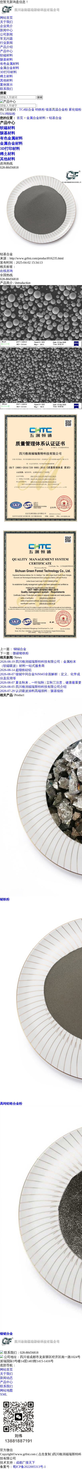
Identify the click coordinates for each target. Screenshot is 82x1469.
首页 (20, 118)
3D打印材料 (8, 72)
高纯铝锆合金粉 (11, 1103)
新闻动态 (6, 1378)
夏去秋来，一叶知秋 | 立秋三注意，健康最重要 (40, 682)
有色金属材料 (9, 63)
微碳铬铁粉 (21, 653)
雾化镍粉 (75, 109)
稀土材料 (6, 76)
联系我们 (6, 88)
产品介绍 (6, 47)
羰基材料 (6, 59)
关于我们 (6, 22)
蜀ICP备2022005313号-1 (29, 1466)
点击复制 (44, 1454)
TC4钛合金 (26, 109)
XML (3, 1394)
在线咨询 (6, 271)
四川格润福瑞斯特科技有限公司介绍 (33, 686)
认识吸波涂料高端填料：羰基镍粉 (31, 691)
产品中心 (6, 51)
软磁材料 (6, 55)
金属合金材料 (9, 68)
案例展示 (6, 84)
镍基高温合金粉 (57, 109)
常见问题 (6, 38)
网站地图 (6, 1390)
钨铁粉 (40, 109)
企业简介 (6, 26)
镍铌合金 (6, 1333)
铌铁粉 (5, 899)
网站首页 (6, 17)
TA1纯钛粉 (7, 113)
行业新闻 (6, 42)
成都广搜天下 (25, 1462)
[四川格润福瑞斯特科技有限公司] (30, 14)
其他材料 (6, 80)
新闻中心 (6, 30)
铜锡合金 (19, 649)
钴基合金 (55, 118)
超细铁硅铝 (15, 670)
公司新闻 (6, 34)
